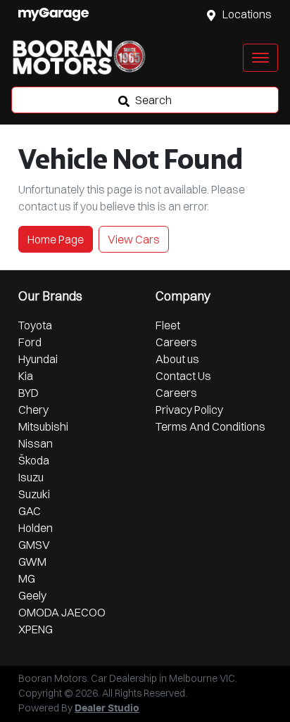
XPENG (35, 629)
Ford (30, 342)
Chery (33, 410)
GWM (32, 562)
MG (26, 578)
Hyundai (38, 359)
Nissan (35, 443)
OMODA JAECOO (62, 612)
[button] (260, 58)
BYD (28, 393)
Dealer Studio (107, 709)
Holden (35, 528)
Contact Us (183, 376)
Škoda (33, 460)
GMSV (34, 545)
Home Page (55, 239)
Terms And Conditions (210, 426)
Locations (247, 14)
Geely (32, 595)
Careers (176, 342)
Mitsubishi (43, 426)
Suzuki (34, 494)
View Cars (134, 239)
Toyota (35, 325)
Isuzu (31, 477)
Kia (25, 376)
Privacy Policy (189, 410)
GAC (29, 511)
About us (177, 359)
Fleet (168, 325)
